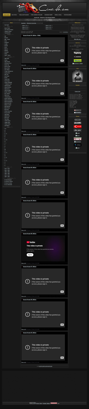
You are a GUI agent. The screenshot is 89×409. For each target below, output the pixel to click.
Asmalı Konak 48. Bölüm (29, 233)
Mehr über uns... (77, 39)
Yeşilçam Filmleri (24, 14)
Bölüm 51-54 (48, 28)
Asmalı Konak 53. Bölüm (29, 68)
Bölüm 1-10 (24, 25)
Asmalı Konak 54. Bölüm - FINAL (32, 35)
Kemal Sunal (58, 14)
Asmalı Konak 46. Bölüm (29, 299)
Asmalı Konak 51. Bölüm (29, 134)
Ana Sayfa (6, 14)
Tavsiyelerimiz (68, 14)
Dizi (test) (14, 14)
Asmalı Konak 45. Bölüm (29, 332)
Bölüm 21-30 (25, 27)
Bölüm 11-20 (48, 25)
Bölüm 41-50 (25, 28)
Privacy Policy (39, 403)
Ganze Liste (77, 91)
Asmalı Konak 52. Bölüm (29, 101)
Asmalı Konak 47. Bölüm (29, 266)
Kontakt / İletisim (46, 403)
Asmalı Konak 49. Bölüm (29, 200)
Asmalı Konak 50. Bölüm (29, 167)
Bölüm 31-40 (48, 27)
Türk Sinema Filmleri (36, 14)
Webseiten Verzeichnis (31, 23)
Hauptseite (23, 23)
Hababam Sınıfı (48, 14)
